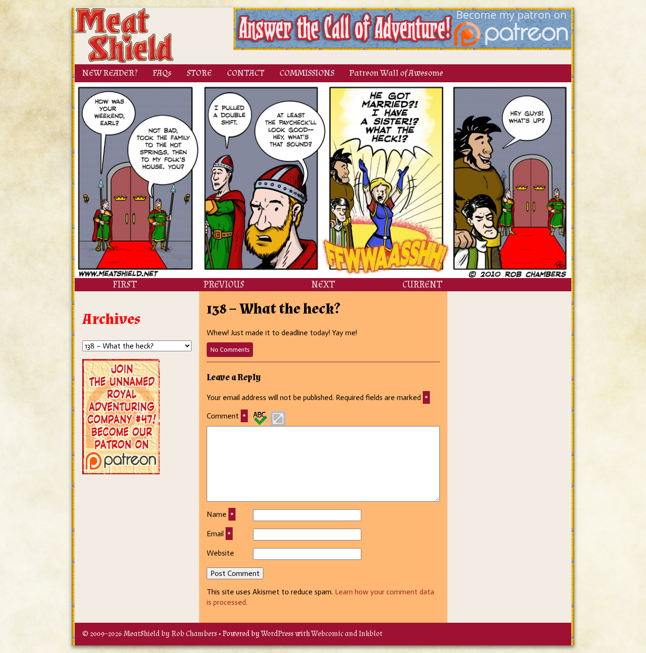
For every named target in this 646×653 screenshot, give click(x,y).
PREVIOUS (223, 285)
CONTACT (245, 73)
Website (220, 553)
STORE (199, 73)
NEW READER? (110, 73)
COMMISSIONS (306, 73)
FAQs (162, 73)
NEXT (323, 285)
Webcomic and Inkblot (347, 634)
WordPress (277, 634)
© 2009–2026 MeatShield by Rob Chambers (149, 634)
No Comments (231, 351)
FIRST (125, 285)
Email (219, 533)
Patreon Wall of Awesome (396, 73)
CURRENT (422, 285)
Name (220, 514)
